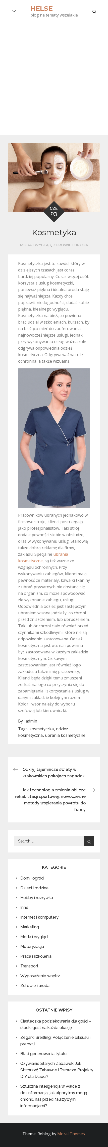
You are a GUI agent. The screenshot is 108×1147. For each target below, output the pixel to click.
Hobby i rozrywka (36, 897)
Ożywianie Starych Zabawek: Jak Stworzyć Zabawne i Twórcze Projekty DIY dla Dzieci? (56, 1070)
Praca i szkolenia (35, 956)
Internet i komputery (39, 917)
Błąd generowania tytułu (43, 1053)
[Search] (89, 841)
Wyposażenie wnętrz (40, 975)
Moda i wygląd (35, 245)
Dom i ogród (32, 878)
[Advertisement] (54, 79)
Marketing (29, 927)
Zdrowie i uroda (70, 245)
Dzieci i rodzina (34, 888)
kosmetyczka (41, 729)
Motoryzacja (32, 946)
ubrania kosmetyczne (65, 735)
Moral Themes (71, 1133)
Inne (24, 907)
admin (31, 721)
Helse (41, 9)
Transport (29, 966)
